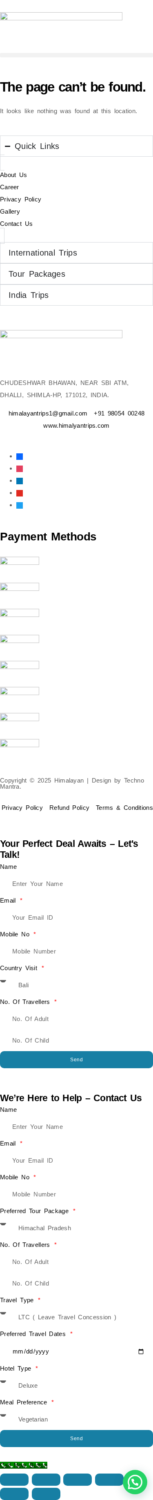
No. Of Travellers (26, 1001)
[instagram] (19, 468)
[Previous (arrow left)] (14, 1494)
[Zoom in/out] (14, 1480)
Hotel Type (17, 1368)
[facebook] (19, 456)
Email (9, 900)
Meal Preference (25, 1402)
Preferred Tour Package (36, 1210)
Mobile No (16, 934)
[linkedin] (19, 480)
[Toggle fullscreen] (46, 1480)
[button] (76, 55)
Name (8, 866)
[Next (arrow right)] (46, 1494)
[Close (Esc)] (109, 1480)
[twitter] (19, 504)
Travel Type (18, 1300)
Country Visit (20, 967)
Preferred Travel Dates (34, 1333)
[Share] (77, 1480)
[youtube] (19, 492)
